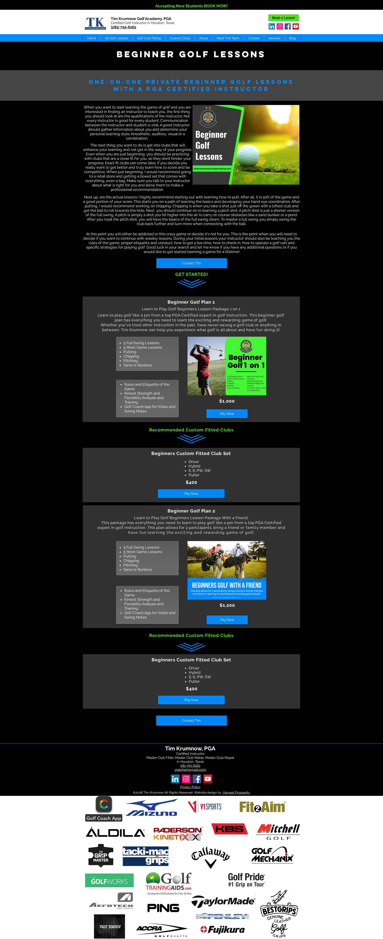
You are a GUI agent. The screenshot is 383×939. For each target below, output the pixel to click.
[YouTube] (296, 26)
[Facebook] (288, 26)
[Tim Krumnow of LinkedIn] (175, 779)
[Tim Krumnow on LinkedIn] (272, 26)
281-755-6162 (190, 766)
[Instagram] (280, 26)
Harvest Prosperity (236, 792)
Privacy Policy (190, 787)
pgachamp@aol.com (190, 770)
